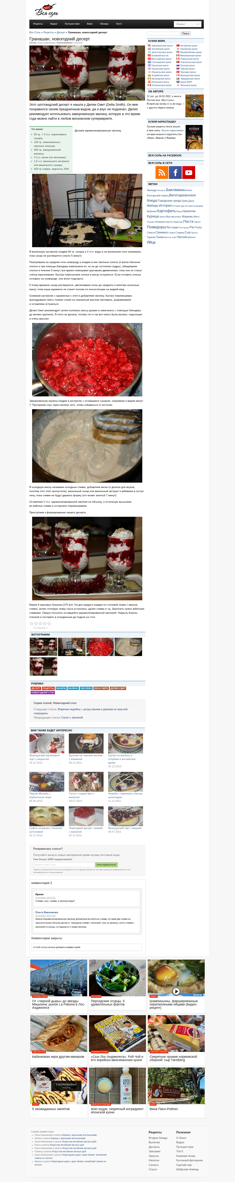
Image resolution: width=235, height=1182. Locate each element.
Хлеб (174, 237)
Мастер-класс (173, 216)
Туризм (151, 237)
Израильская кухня (161, 72)
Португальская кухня (191, 62)
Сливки (171, 233)
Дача (191, 200)
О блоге (181, 1137)
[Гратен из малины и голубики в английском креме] (125, 743)
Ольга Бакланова (46, 912)
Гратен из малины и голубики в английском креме (121, 759)
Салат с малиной (72, 717)
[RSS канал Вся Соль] (162, 178)
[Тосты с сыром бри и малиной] (86, 782)
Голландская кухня (161, 62)
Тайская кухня (187, 69)
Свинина (162, 232)
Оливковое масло (164, 222)
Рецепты (49, 32)
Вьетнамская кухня (161, 59)
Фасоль (167, 237)
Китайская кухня (188, 45)
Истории (96, 996)
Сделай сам (39, 1052)
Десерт (61, 32)
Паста (188, 221)
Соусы (153, 1169)
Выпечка (154, 1142)
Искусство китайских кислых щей (79, 1141)
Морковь (187, 216)
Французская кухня (190, 75)
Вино (153, 1104)
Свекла (151, 232)
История (165, 205)
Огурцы (150, 222)
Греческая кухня (160, 65)
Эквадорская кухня (190, 78)
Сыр (188, 232)
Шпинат (191, 237)
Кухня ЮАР (186, 82)
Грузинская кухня (161, 69)
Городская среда (169, 200)
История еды (178, 206)
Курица (153, 216)
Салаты (154, 1164)
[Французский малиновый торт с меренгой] (46, 743)
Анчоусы (161, 190)
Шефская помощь (101, 1104)
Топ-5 (35, 1104)
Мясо (196, 216)
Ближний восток (160, 55)
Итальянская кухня (161, 85)
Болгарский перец (158, 195)
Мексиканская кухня (190, 55)
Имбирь (152, 205)
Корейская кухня (189, 49)
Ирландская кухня (161, 78)
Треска (194, 233)
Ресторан (172, 227)
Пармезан (178, 222)
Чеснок (182, 237)
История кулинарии (194, 206)
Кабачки (152, 211)
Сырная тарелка (159, 1052)
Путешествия (40, 996)
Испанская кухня (160, 82)
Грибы (184, 200)
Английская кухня (161, 49)
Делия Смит (118, 688)
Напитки (154, 1160)
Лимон (162, 217)
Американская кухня (162, 45)
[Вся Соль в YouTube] (188, 178)
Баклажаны (175, 190)
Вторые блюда (158, 1137)
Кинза (179, 211)
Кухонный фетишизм (189, 1160)
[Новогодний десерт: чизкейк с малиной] (86, 816)
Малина (73, 688)
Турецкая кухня (188, 72)
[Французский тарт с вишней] (125, 816)
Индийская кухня (160, 75)
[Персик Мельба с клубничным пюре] (46, 782)
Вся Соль (35, 32)
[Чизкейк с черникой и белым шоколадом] (125, 782)
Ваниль (61, 688)
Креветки (189, 211)
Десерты (154, 1146)
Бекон (189, 190)
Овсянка (86, 688)
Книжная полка (100, 1052)
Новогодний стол (42, 692)
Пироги (197, 222)
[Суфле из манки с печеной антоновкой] (46, 816)
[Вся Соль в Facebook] (175, 178)
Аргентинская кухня (162, 52)
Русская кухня (187, 65)
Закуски (154, 1155)
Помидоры (156, 227)
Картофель (166, 211)
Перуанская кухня (189, 59)
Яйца (151, 242)
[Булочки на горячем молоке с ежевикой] (86, 743)
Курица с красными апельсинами (79, 1135)
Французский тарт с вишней (125, 828)
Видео (153, 996)
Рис (192, 227)
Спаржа (180, 232)
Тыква (160, 237)
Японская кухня (188, 85)
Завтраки (154, 1151)
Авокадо (152, 190)
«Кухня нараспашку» (172, 130)
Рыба (198, 227)
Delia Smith (101, 688)
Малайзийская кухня (191, 52)
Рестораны (184, 227)
